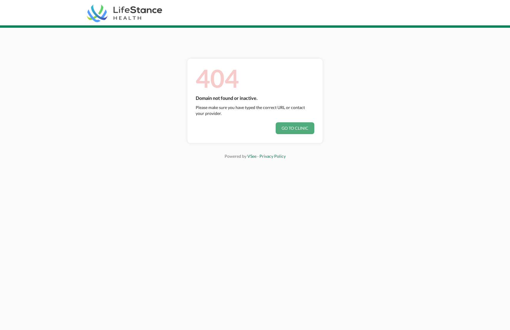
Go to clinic (295, 128)
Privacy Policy (272, 156)
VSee (251, 156)
